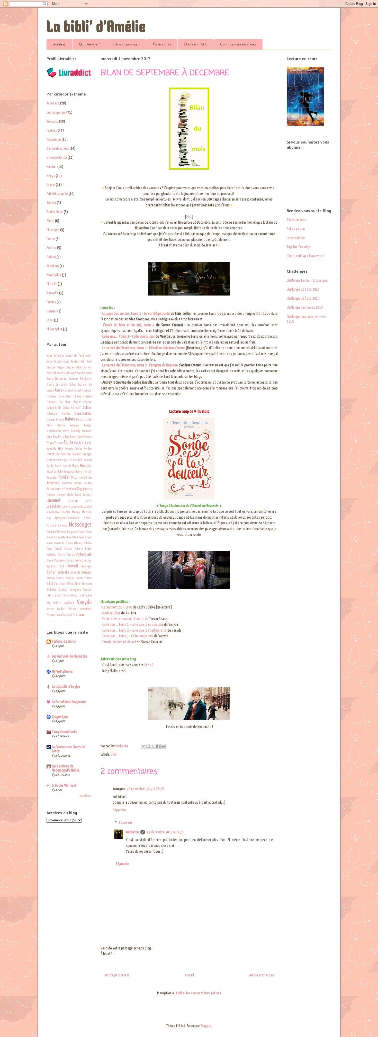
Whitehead (86, 609)
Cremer (51, 419)
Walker (61, 609)
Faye (79, 437)
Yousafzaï (67, 615)
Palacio (79, 549)
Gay (60, 448)
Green (56, 460)
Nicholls (60, 543)
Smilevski (51, 590)
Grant (49, 460)
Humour (52, 167)
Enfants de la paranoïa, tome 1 (123, 619)
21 (125, 671)
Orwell (58, 549)
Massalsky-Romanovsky (67, 518)
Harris (58, 466)
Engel (56, 437)
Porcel (50, 560)
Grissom (73, 460)
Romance (52, 121)
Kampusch (60, 489)
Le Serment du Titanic (117, 607)
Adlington (59, 356)
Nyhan (69, 543)
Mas (49, 518)
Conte (51, 239)
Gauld (88, 443)
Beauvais (59, 373)
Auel (66, 361)
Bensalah (87, 373)
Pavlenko (51, 554)
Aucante (58, 361)
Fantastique (55, 212)
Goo (57, 454)
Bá (90, 384)
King (79, 489)
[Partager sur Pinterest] (163, 746)
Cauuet (77, 390)
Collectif (75, 408)
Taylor (65, 595)
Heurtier (86, 466)
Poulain (70, 560)
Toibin (88, 595)
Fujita (68, 442)
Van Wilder (54, 603)
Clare (67, 402)
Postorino (59, 560)
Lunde (79, 506)
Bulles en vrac (296, 229)
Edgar (50, 437)
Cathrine (68, 390)
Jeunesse (53, 103)
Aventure (53, 266)
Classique (53, 230)
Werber (72, 609)
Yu (74, 615)
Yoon (59, 615)
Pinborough (84, 554)
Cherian (87, 396)
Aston (49, 361)
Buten (72, 384)
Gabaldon (79, 443)
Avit (83, 361)
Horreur (52, 311)
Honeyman (69, 471)
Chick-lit (52, 284)
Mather (88, 518)
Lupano (88, 506)
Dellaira (74, 425)
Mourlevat (78, 537)
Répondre (119, 810)
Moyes (88, 537)
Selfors (60, 578)
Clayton (77, 402)
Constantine (83, 413)
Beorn (50, 378)
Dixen (66, 431)
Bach (89, 361)
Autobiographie (57, 194)
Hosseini (52, 477)
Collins (87, 408)
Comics (51, 302)
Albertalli (71, 356)
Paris (88, 549)
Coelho (87, 402)
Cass (58, 390)
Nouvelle (52, 293)
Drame (51, 185)
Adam (49, 356)
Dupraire (87, 431)
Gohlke (78, 448)
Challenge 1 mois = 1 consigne (307, 280)
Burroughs (61, 384)
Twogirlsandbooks (64, 732)
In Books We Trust (64, 785)
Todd (81, 595)
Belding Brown (73, 373)
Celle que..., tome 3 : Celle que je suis (127, 636)
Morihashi (67, 537)
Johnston (66, 483)
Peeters (71, 554)
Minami (81, 532)
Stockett (63, 590)
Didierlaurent (54, 431)
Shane (88, 578)
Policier (51, 248)
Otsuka (68, 549)
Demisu (88, 425)
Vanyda (84, 602)
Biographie (54, 275)
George (69, 448)
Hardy (50, 466)
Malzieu (87, 512)
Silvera (70, 584)
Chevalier (52, 402)
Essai (50, 320)
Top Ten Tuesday (298, 247)
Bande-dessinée (58, 148)
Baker (79, 367)
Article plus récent (117, 975)
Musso (50, 543)
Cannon (50, 390)
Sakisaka (63, 572)
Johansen (53, 483)
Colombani (52, 413)
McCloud (51, 525)
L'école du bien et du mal (119, 642)
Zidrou (80, 615)
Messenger (80, 525)
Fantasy (52, 130)
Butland (82, 384)
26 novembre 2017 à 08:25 (145, 789)
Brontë (50, 384)
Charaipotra (64, 396)
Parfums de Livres (64, 641)
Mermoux (62, 525)
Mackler (65, 512)
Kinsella (87, 489)
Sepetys (69, 578)
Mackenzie (53, 512)
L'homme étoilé (65, 495)
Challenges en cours (238, 44)
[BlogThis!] (148, 746)
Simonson (87, 584)
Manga (51, 176)
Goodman (65, 454)
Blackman (61, 378)
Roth (61, 566)
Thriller (51, 203)
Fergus (50, 443)
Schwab (86, 572)
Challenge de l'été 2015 (303, 298)
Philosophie (54, 329)
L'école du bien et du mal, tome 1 (129, 325)
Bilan (114, 754)
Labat (78, 495)
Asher (89, 356)
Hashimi (67, 466)
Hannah (88, 460)
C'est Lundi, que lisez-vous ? (306, 256)
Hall (80, 460)
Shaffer (79, 578)
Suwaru (87, 590)
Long (73, 506)
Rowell (72, 566)
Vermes (50, 609)
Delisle (61, 425)
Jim (90, 477)
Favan (73, 437)
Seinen (51, 257)
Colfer (66, 408)
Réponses (125, 822)
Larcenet (54, 500)
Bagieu (70, 367)
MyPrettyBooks (62, 671)
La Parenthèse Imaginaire (69, 702)
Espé (67, 437)
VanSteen (69, 603)
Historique (54, 139)
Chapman (51, 396)
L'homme (51, 495)
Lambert (87, 495)
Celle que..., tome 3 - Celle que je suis (128, 336)
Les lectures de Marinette (69, 656)
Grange (87, 454)
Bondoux (73, 378)
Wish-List (161, 44)
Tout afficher (85, 795)
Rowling (87, 566)
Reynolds (51, 566)
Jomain (77, 483)
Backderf (51, 367)
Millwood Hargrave (66, 532)
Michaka (51, 532)
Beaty (50, 373)
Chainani (87, 390)
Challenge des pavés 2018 (305, 307)
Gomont (50, 454)
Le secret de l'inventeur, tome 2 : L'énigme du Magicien (140, 365)
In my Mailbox (296, 238)
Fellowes (87, 437)
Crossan (60, 419)
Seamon (51, 578)
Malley (76, 512)
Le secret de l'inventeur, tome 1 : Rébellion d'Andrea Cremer (143, 348)
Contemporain (56, 113)
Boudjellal (86, 378)
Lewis (66, 506)
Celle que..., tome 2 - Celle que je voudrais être (134, 630)
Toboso (73, 595)
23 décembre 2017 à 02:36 (165, 832)
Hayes (75, 466)
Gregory (64, 460)
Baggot (61, 367)
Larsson (73, 501)
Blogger (206, 1026)
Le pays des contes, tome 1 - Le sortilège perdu (136, 314)
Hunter (64, 477)
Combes (66, 413)
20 (151, 665)
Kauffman (71, 489)
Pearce (61, 554)
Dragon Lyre (60, 717)
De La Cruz (82, 419)
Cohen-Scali (54, 408)
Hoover (79, 471)
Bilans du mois (296, 220)
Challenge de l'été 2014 (303, 289)
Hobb (60, 471)
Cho (60, 402)
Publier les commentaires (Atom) (198, 993)
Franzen (59, 443)
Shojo (50, 221)
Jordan (88, 483)
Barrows (87, 367)
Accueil (59, 44)
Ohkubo (87, 543)
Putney (88, 560)
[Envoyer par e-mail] (143, 746)
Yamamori (51, 615)
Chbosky (77, 396)
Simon (78, 584)
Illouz (74, 477)
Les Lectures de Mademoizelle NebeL (66, 768)
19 (145, 665)
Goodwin (76, 454)
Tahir (49, 595)
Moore (50, 537)
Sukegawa (75, 590)
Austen (74, 361)
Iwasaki (83, 477)
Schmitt (75, 572)
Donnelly (75, 431)
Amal (81, 356)
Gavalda (51, 448)
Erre (61, 437)
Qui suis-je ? (89, 44)
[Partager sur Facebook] (158, 746)
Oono (49, 549)
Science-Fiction (57, 157)
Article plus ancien (261, 975)
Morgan (58, 537)
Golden (88, 448)
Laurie (88, 501)
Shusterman (59, 584)
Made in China (111, 613)
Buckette (132, 832)
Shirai (50, 584)
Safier (51, 572)
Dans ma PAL (196, 44)
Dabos (70, 419)
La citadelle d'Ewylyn (66, 687)
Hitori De (52, 471)
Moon (89, 532)
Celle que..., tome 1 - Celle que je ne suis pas (132, 624)
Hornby (88, 471)
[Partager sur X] (153, 746)
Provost (79, 560)
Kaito (50, 489)
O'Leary (78, 543)
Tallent (57, 595)
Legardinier (54, 506)
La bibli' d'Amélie (96, 28)
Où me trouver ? (126, 44)
